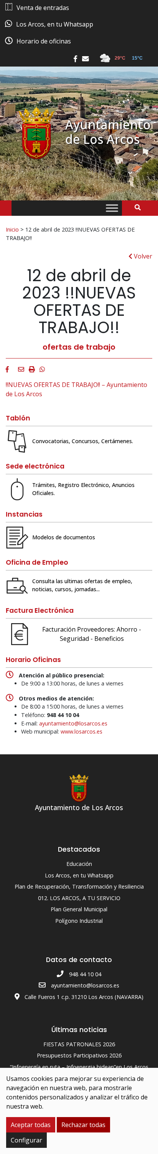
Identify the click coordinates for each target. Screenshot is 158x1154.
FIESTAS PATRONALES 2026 (79, 1044)
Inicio (12, 229)
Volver (142, 256)
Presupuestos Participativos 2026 (79, 1055)
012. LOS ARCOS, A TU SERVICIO (79, 898)
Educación (79, 863)
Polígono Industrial (79, 920)
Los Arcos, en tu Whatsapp (79, 875)
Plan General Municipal (79, 909)
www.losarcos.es (81, 731)
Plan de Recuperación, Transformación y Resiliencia (79, 886)
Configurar (26, 1140)
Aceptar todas (31, 1125)
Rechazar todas (83, 1125)
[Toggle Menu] (112, 208)
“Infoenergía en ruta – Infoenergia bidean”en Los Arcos (79, 1067)
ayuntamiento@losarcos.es (73, 723)
